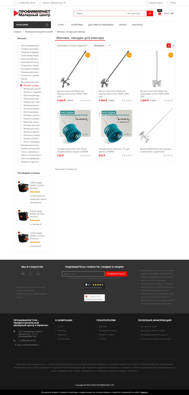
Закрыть (144, 392)
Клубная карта (156, 3)
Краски (24, 79)
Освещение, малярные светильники (31, 65)
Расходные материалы (31, 69)
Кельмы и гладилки (32, 92)
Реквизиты (62, 335)
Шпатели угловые (32, 135)
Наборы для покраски (32, 102)
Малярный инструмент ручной (39, 32)
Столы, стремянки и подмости (31, 152)
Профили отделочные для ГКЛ (31, 162)
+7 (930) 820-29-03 (26, 3)
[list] (173, 45)
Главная (17, 32)
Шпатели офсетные (32, 132)
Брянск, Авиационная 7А (54, 3)
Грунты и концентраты (31, 155)
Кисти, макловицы (32, 142)
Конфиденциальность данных (154, 335)
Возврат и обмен (106, 335)
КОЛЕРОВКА (77, 25)
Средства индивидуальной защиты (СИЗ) (31, 52)
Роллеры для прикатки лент (32, 125)
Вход (173, 3)
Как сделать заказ (149, 326)
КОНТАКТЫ (137, 25)
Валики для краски (32, 89)
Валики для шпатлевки (32, 128)
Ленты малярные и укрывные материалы (31, 59)
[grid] (169, 45)
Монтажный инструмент (31, 145)
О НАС (61, 25)
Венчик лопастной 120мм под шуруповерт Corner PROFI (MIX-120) (155, 94)
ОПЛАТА (123, 25)
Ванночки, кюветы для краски (32, 122)
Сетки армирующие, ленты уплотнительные (31, 55)
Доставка (103, 326)
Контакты (62, 330)
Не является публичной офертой (156, 339)
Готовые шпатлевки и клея (31, 49)
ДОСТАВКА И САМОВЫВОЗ (101, 25)
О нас (60, 326)
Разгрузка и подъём (108, 330)
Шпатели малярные (32, 118)
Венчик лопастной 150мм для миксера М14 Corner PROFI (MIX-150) (114, 94)
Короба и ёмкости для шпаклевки (32, 138)
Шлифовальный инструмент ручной (32, 105)
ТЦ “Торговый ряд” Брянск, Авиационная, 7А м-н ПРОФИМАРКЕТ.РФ (30, 334)
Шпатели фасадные (32, 95)
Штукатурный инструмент (31, 62)
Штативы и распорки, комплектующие (32, 115)
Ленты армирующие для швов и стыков (31, 45)
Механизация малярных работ (31, 72)
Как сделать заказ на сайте (153, 330)
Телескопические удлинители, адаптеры (32, 109)
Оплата (102, 339)
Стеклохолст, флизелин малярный (31, 75)
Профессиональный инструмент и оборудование (31, 148)
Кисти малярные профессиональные (32, 112)
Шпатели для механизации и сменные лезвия (32, 99)
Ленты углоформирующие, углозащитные (31, 158)
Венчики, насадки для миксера (32, 85)
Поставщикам (64, 339)
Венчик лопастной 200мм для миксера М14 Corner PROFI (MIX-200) (72, 94)
